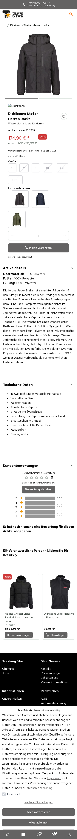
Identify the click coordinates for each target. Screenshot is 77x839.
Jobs (5, 673)
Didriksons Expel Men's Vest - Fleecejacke (60, 615)
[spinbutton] (38, 235)
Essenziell (13, 794)
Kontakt (46, 669)
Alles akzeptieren (38, 812)
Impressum (54, 778)
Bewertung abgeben (38, 489)
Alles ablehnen (38, 822)
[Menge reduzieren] (12, 235)
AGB (44, 699)
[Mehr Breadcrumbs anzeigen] (4, 25)
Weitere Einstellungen (38, 802)
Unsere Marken (12, 699)
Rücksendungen (51, 673)
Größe (12, 161)
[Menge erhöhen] (65, 235)
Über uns (8, 669)
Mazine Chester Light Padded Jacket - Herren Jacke (19, 617)
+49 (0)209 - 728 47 (38, 2)
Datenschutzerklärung (38, 788)
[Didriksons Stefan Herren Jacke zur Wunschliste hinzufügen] (64, 116)
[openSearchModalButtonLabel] (71, 14)
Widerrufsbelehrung (53, 703)
